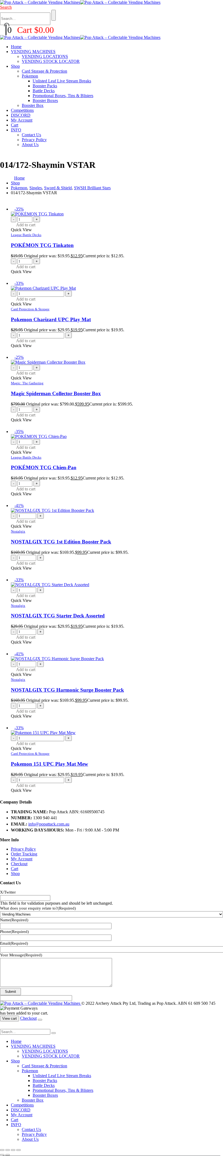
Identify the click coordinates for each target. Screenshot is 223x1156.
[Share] (13, 1150)
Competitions (22, 110)
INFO (16, 130)
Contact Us (31, 134)
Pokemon (30, 76)
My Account (21, 120)
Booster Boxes (45, 100)
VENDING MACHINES (33, 51)
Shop (15, 66)
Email (14, 943)
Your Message (21, 955)
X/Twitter (8, 892)
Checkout (19, 863)
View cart (9, 1018)
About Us (30, 144)
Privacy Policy (34, 139)
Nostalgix (18, 531)
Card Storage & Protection (44, 71)
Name (14, 920)
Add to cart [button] (25, 224)
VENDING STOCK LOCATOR (51, 61)
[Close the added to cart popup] (40, 1020)
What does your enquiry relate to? (38, 908)
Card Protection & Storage (30, 309)
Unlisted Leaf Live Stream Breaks (62, 81)
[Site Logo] (80, 2)
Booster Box (33, 105)
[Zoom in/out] (2, 1150)
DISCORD (20, 115)
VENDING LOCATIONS (45, 56)
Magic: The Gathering (27, 383)
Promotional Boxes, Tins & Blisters (63, 95)
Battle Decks (44, 90)
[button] (6, 7)
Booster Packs (45, 86)
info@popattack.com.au (48, 824)
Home (16, 46)
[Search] (53, 15)
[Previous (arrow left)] (2, 1155)
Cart (14, 125)
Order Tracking (24, 854)
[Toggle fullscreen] (7, 1150)
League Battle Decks (26, 235)
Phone (14, 931)
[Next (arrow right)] (7, 1155)
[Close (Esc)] (18, 1150)
